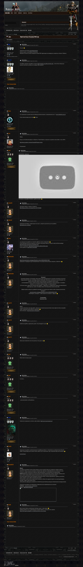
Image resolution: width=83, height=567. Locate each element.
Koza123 (9, 60)
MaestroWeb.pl (16, 565)
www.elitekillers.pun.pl (61, 114)
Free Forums (8, 564)
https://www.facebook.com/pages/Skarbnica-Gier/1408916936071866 (35, 260)
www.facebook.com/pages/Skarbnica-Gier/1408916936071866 (43, 292)
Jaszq (9, 133)
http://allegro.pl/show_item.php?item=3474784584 (30, 207)
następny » (75, 32)
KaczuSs (9, 446)
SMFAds (5, 564)
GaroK (9, 150)
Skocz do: (60, 556)
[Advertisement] (40, 99)
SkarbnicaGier (11, 256)
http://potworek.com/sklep (25, 225)
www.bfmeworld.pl (34, 50)
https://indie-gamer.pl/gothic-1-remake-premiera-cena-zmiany (33, 510)
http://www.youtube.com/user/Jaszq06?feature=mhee (31, 142)
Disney (9, 238)
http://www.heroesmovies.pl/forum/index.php (38, 246)
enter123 (10, 303)
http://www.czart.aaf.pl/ (32, 247)
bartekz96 (10, 203)
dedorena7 (10, 220)
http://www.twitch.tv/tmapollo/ (33, 310)
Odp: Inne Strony (24, 44)
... (10, 34)
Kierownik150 (11, 464)
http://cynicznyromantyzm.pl (46, 421)
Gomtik (9, 504)
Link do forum (23, 454)
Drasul (9, 417)
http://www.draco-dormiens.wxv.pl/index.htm (29, 244)
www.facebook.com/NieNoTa (31, 485)
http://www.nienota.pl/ (28, 487)
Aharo (9, 44)
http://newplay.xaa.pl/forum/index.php (45, 63)
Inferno (9, 111)
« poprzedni (70, 32)
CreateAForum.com (10, 563)
